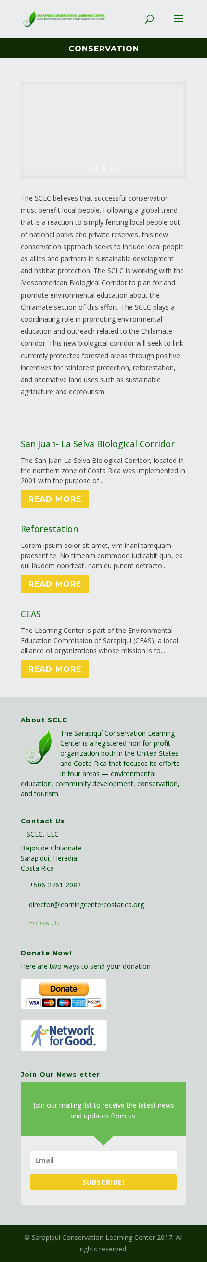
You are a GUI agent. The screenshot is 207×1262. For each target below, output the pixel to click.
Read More (54, 499)
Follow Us (44, 922)
